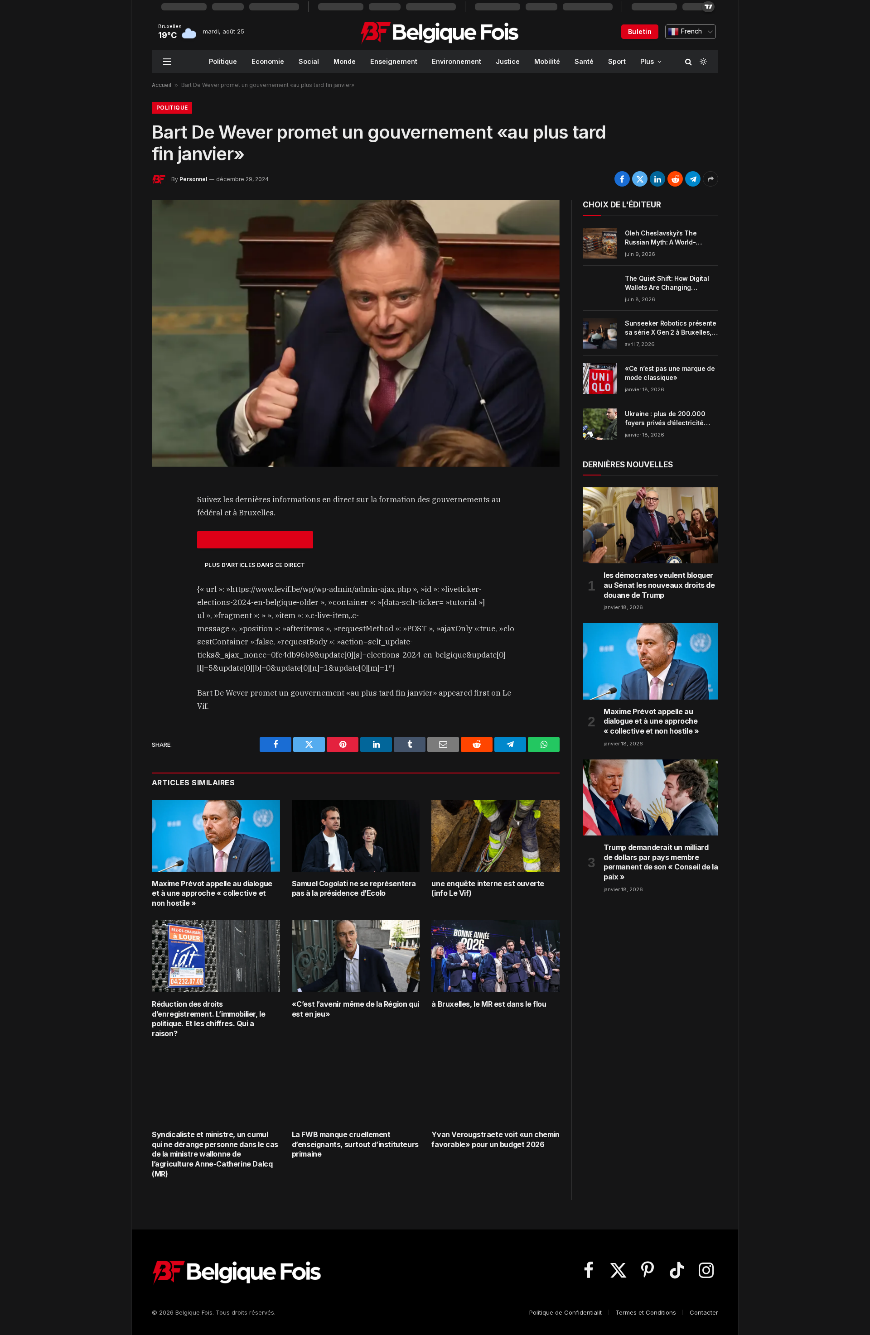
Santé (584, 61)
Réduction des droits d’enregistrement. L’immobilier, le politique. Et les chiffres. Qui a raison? (208, 1018)
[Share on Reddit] (675, 179)
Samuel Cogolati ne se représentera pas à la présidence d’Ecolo (354, 888)
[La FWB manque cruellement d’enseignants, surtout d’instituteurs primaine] (356, 1087)
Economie (267, 61)
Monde (345, 61)
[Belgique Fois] (439, 32)
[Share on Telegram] (693, 179)
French (690, 31)
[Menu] (167, 61)
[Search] (688, 61)
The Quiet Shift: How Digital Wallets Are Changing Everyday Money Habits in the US (670, 283)
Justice (508, 61)
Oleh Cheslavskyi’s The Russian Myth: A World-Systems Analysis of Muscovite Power (660, 238)
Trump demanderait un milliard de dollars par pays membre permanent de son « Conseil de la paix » (661, 862)
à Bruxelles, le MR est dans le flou (488, 1003)
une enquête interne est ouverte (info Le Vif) (487, 888)
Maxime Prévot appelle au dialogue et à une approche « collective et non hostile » (212, 893)
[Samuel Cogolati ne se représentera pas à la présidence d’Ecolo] (356, 836)
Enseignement (393, 61)
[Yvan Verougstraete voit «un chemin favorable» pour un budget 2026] (495, 1087)
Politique (223, 61)
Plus (647, 61)
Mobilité (547, 61)
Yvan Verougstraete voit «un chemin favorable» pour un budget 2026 (495, 1139)
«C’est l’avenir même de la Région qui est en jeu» (355, 1008)
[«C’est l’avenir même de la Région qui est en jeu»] (356, 956)
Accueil (161, 85)
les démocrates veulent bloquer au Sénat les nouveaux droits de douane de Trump (659, 585)
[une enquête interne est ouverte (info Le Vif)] (495, 836)
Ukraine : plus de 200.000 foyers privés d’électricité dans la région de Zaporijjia (667, 418)
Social (309, 61)
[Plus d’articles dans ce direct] (255, 539)
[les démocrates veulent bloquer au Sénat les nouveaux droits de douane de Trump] (650, 525)
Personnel (193, 179)
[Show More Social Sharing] (710, 179)
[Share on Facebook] (622, 179)
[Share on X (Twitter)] (640, 179)
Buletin (640, 31)
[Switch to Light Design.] (702, 61)
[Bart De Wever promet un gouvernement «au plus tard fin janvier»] (356, 333)
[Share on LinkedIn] (657, 179)
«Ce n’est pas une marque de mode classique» (670, 373)
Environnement (456, 61)
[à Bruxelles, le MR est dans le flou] (495, 956)
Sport (617, 61)
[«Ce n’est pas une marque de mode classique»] (600, 378)
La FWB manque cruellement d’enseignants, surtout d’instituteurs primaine (355, 1144)
